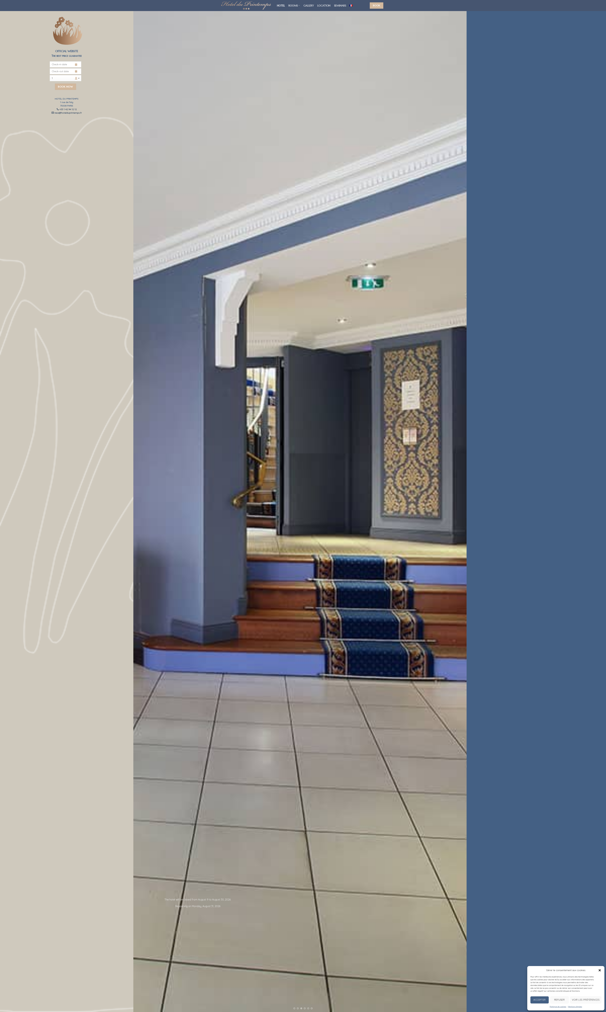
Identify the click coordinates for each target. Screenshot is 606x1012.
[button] (599, 970)
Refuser (559, 999)
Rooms (293, 5)
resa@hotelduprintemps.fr (68, 112)
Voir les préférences (586, 999)
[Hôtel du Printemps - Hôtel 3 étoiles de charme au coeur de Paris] (246, 5)
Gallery (308, 5)
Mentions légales (575, 1006)
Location (324, 5)
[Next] (590, 506)
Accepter (539, 999)
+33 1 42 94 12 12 (68, 109)
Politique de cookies (558, 1006)
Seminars (340, 5)
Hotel (281, 5)
